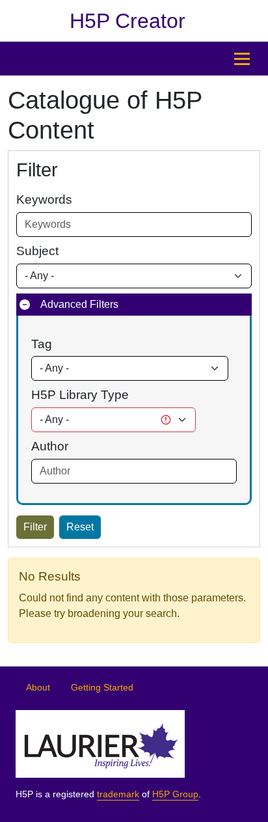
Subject (37, 251)
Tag (41, 344)
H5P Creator (127, 21)
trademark (118, 794)
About (38, 687)
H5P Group (175, 794)
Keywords (44, 199)
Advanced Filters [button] (79, 304)
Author (49, 446)
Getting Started (102, 687)
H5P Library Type (80, 395)
